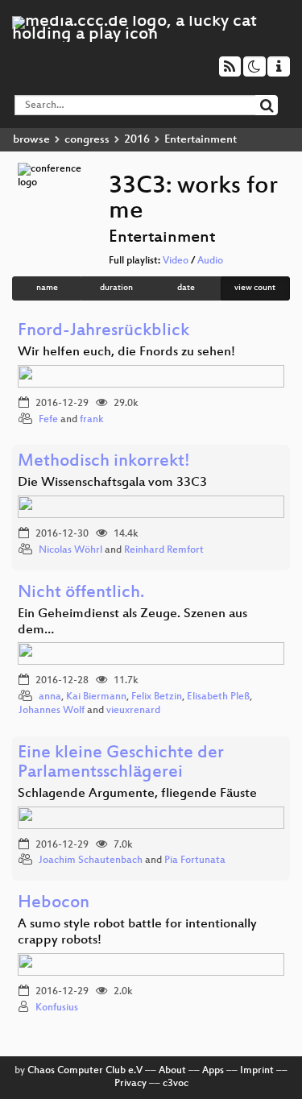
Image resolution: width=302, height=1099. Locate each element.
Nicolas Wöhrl (70, 550)
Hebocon (53, 904)
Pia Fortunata (194, 860)
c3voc (175, 1083)
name (47, 288)
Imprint (257, 1070)
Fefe (48, 419)
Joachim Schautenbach (91, 860)
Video (175, 261)
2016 (137, 140)
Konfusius (56, 1008)
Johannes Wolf (52, 710)
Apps (213, 1070)
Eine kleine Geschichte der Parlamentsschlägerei (121, 763)
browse (31, 140)
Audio (210, 261)
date (186, 288)
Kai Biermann (96, 697)
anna (50, 697)
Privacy (130, 1083)
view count (254, 288)
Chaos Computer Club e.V (85, 1070)
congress (87, 140)
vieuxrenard (133, 710)
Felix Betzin (156, 697)
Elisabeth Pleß (218, 697)
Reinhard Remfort (164, 550)
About (172, 1070)
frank (92, 419)
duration (116, 288)
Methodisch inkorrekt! (104, 462)
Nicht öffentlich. (81, 593)
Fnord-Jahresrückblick (103, 331)
